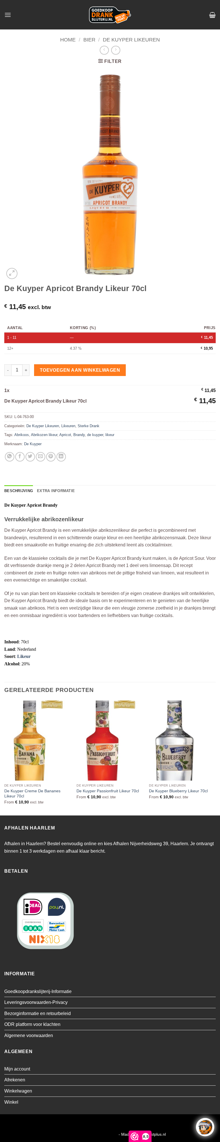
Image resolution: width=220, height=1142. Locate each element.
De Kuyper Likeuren (131, 40)
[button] (7, 15)
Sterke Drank (88, 426)
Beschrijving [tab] (18, 491)
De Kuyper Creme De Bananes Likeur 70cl (32, 794)
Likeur (24, 656)
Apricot (65, 435)
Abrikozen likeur (44, 435)
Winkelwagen (18, 1091)
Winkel (11, 1102)
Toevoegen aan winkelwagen (80, 370)
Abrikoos (21, 435)
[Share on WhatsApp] (9, 456)
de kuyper (95, 435)
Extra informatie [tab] (56, 491)
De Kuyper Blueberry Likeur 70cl (178, 791)
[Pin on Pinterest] (51, 456)
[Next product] (104, 50)
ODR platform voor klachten (32, 1024)
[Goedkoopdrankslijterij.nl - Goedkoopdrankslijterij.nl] (110, 14)
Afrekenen (14, 1079)
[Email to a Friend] (40, 456)
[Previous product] (115, 50)
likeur (109, 435)
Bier (89, 40)
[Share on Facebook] (20, 456)
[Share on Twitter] (30, 456)
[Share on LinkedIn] (61, 456)
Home (68, 40)
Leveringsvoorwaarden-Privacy (36, 1002)
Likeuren (68, 426)
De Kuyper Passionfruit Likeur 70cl (107, 791)
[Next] (215, 757)
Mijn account (17, 1069)
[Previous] (4, 757)
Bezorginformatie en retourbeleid (37, 1013)
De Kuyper (33, 444)
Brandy (79, 435)
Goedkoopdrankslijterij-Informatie (38, 991)
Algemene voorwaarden (28, 1035)
